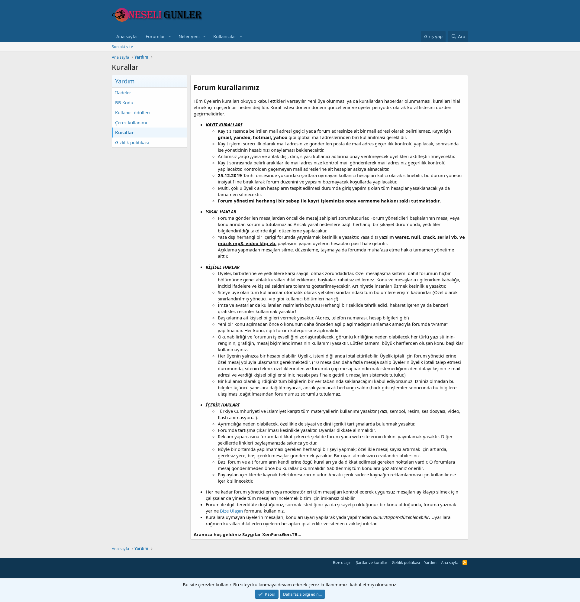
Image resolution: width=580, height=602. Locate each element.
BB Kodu (124, 102)
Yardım (430, 562)
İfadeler (123, 92)
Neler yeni (189, 36)
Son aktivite (122, 46)
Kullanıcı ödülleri (132, 112)
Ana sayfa (126, 36)
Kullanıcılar (224, 36)
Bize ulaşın (342, 562)
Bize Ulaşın (231, 511)
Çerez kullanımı (131, 122)
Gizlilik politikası (132, 142)
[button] (170, 36)
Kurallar (124, 132)
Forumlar (155, 36)
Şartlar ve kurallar (371, 562)
